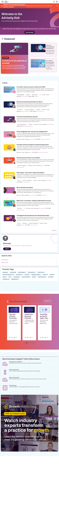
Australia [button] (28, 94)
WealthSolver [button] (14, 279)
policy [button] (34, 276)
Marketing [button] (19, 208)
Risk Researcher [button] (42, 276)
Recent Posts (5, 262)
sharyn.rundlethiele (25, 111)
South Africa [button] (19, 274)
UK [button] (10, 276)
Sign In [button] (7, 248)
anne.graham (49, 180)
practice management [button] (29, 109)
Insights (36, 96)
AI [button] (40, 94)
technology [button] (17, 276)
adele (42, 165)
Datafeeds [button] (5, 272)
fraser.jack (32, 139)
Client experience (40, 111)
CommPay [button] (50, 276)
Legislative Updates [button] (36, 274)
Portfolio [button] (52, 274)
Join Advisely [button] (29, 32)
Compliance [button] (6, 279)
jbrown (22, 225)
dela (30, 152)
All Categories (5, 259)
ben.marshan (32, 195)
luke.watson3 (42, 208)
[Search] (54, 1)
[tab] (27, 343)
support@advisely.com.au (20, 7)
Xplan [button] (4, 276)
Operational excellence (28, 126)
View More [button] (54, 230)
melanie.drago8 (50, 124)
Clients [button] (18, 180)
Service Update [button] (26, 276)
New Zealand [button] (35, 94)
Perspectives (44, 195)
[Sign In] (56, 1)
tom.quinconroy (24, 96)
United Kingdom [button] (22, 272)
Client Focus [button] (20, 109)
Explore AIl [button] (47, 301)
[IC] (6, 1)
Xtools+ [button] (45, 274)
